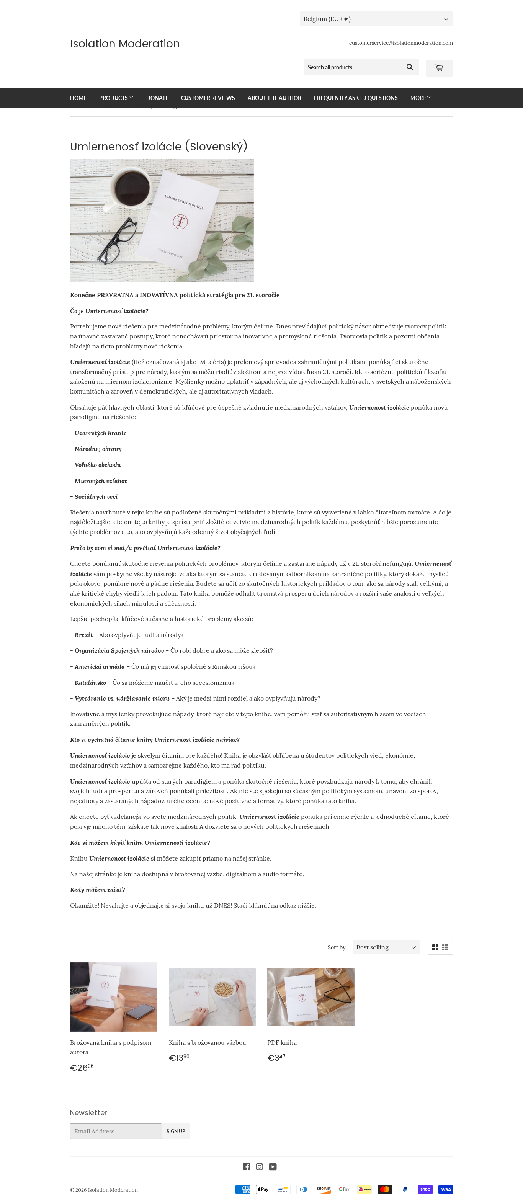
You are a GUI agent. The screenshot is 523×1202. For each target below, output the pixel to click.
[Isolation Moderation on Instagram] (259, 1167)
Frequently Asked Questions (356, 98)
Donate (157, 98)
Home (78, 98)
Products (114, 98)
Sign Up (176, 1131)
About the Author (274, 98)
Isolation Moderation (125, 44)
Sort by (336, 947)
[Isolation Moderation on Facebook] (246, 1167)
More (418, 98)
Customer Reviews (208, 98)
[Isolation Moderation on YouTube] (273, 1167)
